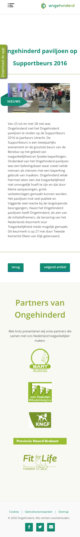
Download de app (2, 62)
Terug (18, 268)
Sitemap (63, 512)
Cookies (14, 512)
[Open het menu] (39, 5)
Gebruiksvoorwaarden (38, 512)
